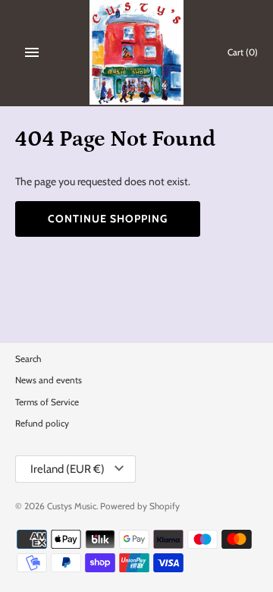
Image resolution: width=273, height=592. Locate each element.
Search (28, 359)
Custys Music (71, 506)
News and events (48, 380)
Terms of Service (47, 402)
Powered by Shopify (140, 506)
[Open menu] (32, 52)
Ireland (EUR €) (67, 469)
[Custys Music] (136, 52)
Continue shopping (108, 218)
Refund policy (42, 423)
